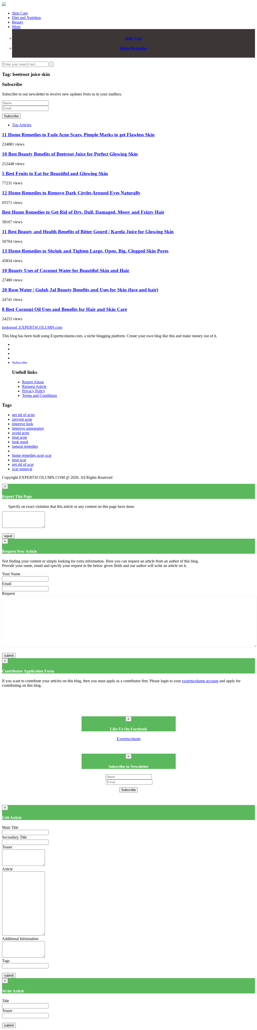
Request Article (34, 386)
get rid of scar (23, 464)
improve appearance (28, 428)
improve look (22, 424)
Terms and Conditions (39, 395)
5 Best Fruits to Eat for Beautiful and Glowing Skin (55, 173)
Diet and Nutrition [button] (26, 18)
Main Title (10, 827)
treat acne (19, 437)
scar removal (22, 469)
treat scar (19, 460)
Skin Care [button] (20, 13)
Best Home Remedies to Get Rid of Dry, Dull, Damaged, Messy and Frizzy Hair (83, 212)
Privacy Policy (33, 391)
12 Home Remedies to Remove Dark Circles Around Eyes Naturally (71, 192)
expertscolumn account (200, 681)
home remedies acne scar (31, 455)
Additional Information (20, 939)
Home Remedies (133, 48)
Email (6, 584)
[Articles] (4, 5)
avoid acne (20, 433)
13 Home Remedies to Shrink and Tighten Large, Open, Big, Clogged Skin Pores (85, 251)
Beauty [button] (17, 22)
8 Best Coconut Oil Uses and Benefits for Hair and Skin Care (64, 309)
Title (5, 1001)
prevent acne (22, 419)
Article (7, 869)
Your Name (11, 574)
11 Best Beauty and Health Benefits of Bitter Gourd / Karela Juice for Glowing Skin (88, 231)
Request (8, 593)
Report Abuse (33, 382)
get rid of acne (23, 415)
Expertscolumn (129, 739)
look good (20, 442)
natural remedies (25, 446)
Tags (6, 961)
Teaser (7, 847)
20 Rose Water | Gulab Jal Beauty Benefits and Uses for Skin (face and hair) (80, 289)
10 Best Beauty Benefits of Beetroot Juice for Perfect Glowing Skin (70, 154)
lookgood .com (32, 327)
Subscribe (11, 116)
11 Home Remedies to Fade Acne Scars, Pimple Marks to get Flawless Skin (78, 134)
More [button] (16, 27)
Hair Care (133, 38)
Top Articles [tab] (21, 125)
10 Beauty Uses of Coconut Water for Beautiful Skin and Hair (65, 270)
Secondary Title (14, 837)
